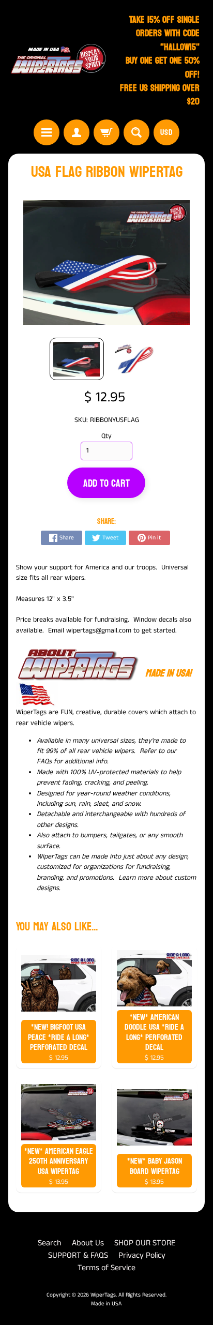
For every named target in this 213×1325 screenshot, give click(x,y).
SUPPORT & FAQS (78, 1255)
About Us (88, 1243)
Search (50, 1243)
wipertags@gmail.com (98, 631)
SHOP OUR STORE (144, 1243)
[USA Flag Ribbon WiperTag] (77, 359)
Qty (106, 436)
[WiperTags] (57, 61)
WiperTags (103, 1295)
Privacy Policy (141, 1255)
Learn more (135, 878)
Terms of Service (106, 1268)
